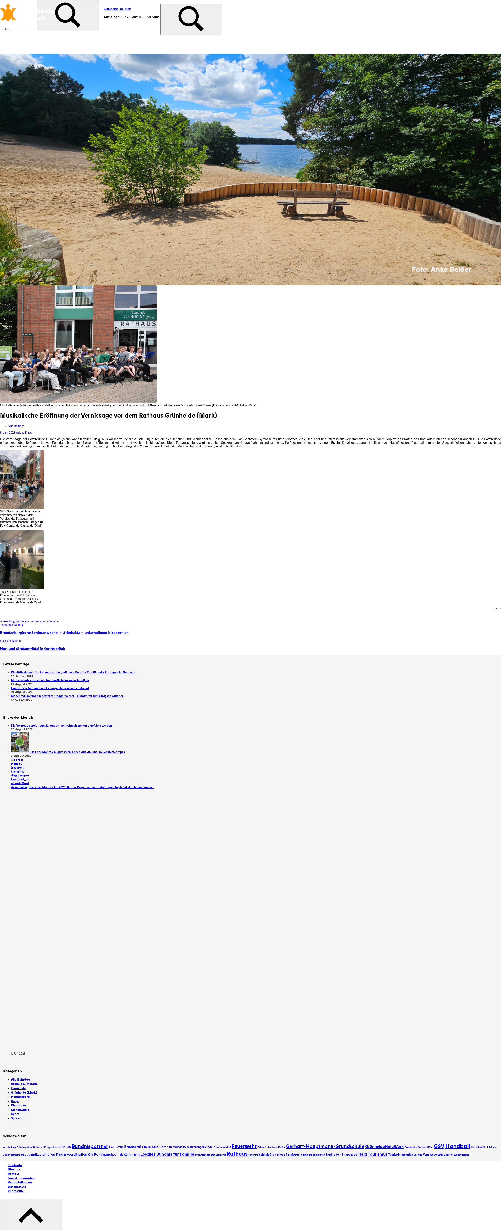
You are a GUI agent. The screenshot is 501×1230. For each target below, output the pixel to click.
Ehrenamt (132, 1146)
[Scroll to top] (31, 1214)
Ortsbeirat (221, 1154)
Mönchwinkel (20, 1110)
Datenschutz (17, 1187)
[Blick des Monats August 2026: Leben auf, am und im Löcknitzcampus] (20, 752)
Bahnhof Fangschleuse (47, 1147)
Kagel (15, 1101)
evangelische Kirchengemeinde (193, 1147)
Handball (457, 1146)
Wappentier (445, 1155)
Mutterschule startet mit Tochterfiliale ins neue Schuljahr (50, 680)
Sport (15, 1114)
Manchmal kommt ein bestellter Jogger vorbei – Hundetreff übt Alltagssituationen (67, 696)
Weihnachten (462, 1155)
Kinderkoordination (71, 1154)
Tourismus (377, 1154)
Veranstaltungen (20, 1182)
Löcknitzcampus (205, 1155)
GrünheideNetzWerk (384, 1147)
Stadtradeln (333, 1155)
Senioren (293, 1154)
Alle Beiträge (16, 425)
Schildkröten (267, 1155)
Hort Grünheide (478, 1147)
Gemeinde (18, 1088)
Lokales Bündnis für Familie (167, 1154)
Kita (90, 1155)
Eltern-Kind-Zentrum (157, 1147)
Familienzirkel (222, 1147)
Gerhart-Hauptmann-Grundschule (325, 1146)
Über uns (14, 1169)
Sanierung (253, 1154)
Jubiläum (492, 1147)
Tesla (362, 1154)
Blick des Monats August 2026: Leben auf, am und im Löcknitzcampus (77, 752)
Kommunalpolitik (108, 1154)
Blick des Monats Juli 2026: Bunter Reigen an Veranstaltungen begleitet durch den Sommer (91, 787)
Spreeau (17, 1118)
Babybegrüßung (24, 1147)
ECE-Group (116, 1147)
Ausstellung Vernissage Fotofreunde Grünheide (29, 621)
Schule (281, 1155)
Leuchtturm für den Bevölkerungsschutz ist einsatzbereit (50, 688)
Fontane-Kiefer (276, 1147)
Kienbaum (18, 1105)
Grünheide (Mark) (24, 1092)
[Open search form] (191, 19)
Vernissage (430, 1155)
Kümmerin (131, 1154)
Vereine (418, 1154)
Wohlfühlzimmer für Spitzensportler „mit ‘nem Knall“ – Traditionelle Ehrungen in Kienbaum (73, 672)
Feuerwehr (244, 1146)
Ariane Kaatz (24, 432)
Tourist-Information (400, 1155)
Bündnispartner (90, 1146)
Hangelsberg (20, 1097)
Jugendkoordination (40, 1154)
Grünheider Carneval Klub (419, 1147)
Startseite (15, 1165)
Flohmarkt (262, 1147)
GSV (439, 1146)
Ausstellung (9, 1147)
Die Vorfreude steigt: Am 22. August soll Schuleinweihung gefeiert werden (61, 726)
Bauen (66, 1147)
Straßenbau (349, 1155)
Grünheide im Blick (117, 9)
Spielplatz (306, 1154)
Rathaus (237, 1154)
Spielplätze (319, 1154)
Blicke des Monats (24, 1084)
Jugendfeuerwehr (13, 1155)
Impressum (16, 1191)
